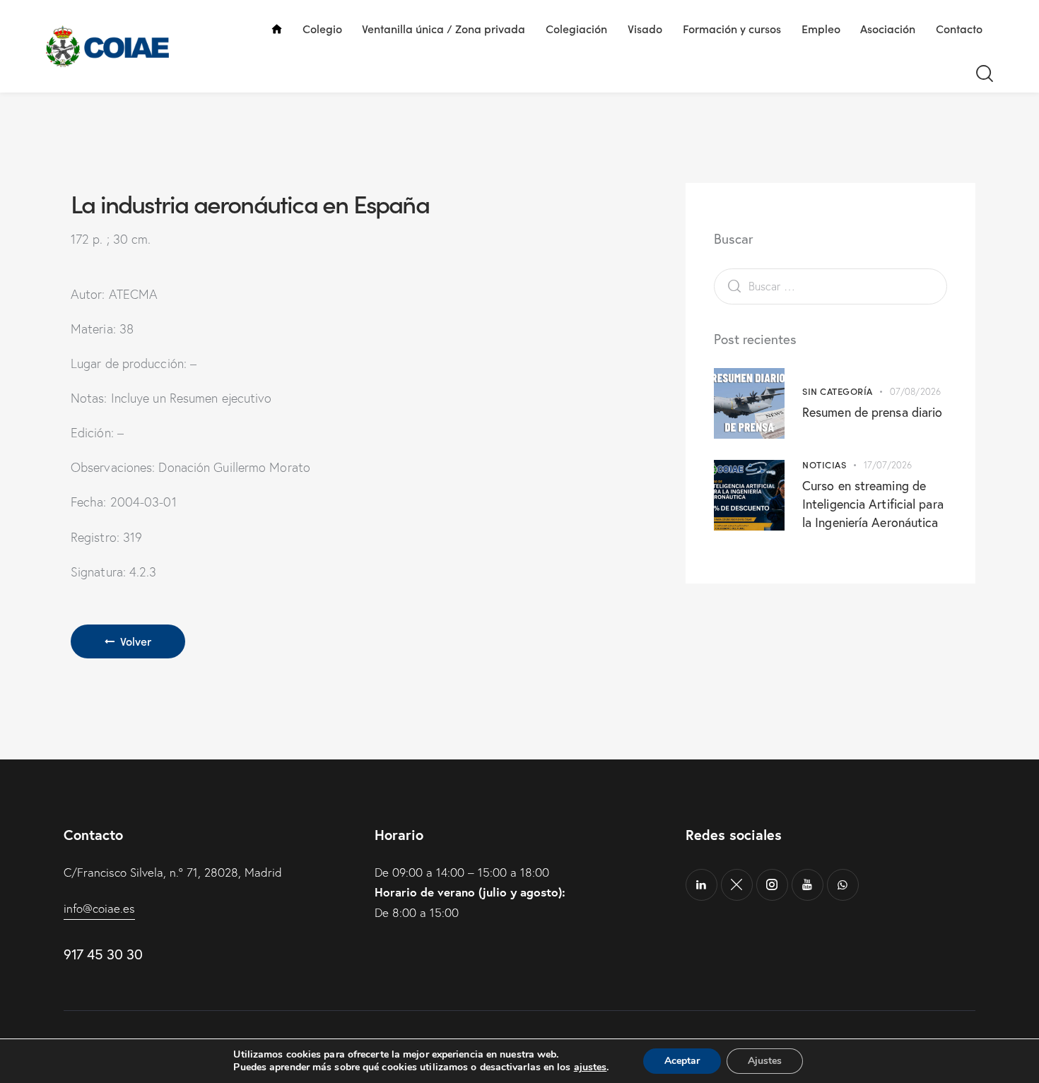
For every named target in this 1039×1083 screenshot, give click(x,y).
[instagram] (772, 885)
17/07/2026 (888, 465)
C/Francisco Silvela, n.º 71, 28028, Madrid (173, 872)
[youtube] (807, 885)
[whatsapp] (843, 885)
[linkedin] (701, 885)
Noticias (824, 464)
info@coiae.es (99, 908)
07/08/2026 (915, 391)
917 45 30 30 (103, 954)
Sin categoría (837, 391)
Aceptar (682, 1060)
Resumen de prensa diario (872, 411)
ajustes (590, 1067)
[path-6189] (737, 885)
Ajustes (765, 1060)
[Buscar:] (830, 286)
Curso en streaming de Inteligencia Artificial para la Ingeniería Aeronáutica (873, 504)
